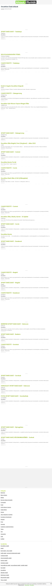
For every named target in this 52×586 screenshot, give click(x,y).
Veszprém (3, 534)
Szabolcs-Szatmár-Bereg (7, 526)
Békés (2, 497)
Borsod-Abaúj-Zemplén (6, 500)
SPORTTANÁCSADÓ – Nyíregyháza (12, 427)
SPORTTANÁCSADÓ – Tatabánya (11, 31)
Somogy (3, 524)
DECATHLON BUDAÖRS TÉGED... (11, 54)
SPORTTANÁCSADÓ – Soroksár (11, 375)
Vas (2, 531)
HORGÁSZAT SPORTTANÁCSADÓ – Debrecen (15, 386)
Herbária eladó (4, 563)
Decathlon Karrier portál (8, 162)
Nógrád (2, 519)
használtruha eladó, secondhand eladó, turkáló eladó (14, 565)
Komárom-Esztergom (6, 517)
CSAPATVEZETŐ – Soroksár (10, 344)
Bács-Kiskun (4, 495)
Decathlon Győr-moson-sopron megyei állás (15, 103)
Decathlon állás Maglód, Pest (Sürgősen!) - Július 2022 (18, 143)
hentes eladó (4, 560)
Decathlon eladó (5, 546)
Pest (2, 522)
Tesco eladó (4, 580)
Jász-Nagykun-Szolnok (6, 514)
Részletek (27, 585)
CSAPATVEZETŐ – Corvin (9, 168)
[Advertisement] (26, 20)
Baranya (3, 492)
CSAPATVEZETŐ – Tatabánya (10, 63)
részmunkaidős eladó (6, 558)
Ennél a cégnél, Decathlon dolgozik (12, 86)
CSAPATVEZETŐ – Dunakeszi (10, 293)
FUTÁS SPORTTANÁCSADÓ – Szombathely (14, 396)
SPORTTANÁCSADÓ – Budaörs (10, 334)
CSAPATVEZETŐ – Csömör (9, 206)
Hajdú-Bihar (4, 509)
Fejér (2, 505)
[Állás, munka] (26, 3)
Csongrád (3, 502)
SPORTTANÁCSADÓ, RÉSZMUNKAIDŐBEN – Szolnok (17, 437)
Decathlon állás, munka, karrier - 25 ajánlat (14, 216)
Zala (2, 536)
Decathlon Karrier (6, 234)
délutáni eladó (4, 572)
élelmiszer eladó (5, 575)
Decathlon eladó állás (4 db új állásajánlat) (14, 178)
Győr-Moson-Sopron (6, 507)
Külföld (2, 539)
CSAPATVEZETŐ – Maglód (9, 272)
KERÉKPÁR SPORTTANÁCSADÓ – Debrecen (14, 324)
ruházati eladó (4, 555)
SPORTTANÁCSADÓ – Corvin (10, 224)
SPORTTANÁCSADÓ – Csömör (10, 152)
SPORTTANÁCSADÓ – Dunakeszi (11, 241)
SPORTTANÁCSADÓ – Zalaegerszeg (12, 133)
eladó (2, 548)
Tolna (2, 529)
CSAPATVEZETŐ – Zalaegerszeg (11, 93)
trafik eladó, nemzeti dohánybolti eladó (10, 553)
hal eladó (3, 567)
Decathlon (3, 570)
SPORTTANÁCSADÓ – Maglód (10, 282)
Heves (2, 512)
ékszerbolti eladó (5, 577)
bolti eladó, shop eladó (6, 550)
